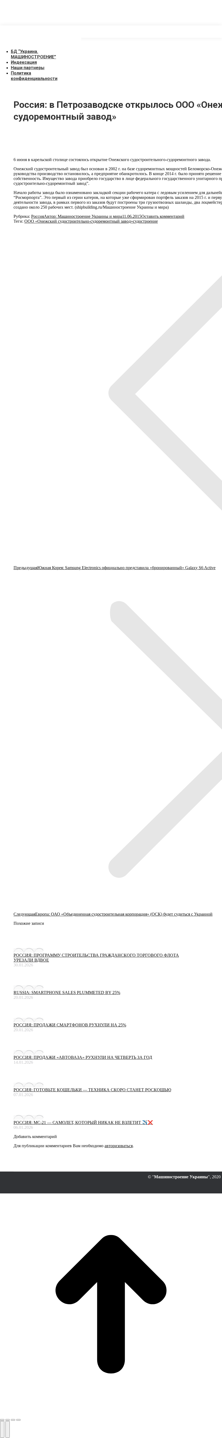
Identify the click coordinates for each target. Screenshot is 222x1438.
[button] (40, 43)
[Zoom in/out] (18, 1420)
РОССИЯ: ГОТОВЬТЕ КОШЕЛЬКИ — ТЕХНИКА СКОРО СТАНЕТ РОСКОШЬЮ (92, 1089)
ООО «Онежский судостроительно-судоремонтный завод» (78, 221)
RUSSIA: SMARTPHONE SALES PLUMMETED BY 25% (67, 992)
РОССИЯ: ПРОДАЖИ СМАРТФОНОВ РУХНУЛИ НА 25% (70, 1025)
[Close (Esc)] (2, 1420)
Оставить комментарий (162, 216)
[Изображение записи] (28, 950)
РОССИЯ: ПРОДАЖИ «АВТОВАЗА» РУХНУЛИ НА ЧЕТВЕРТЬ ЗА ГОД (83, 1057)
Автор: (83, 216)
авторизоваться (119, 1145)
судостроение (145, 221)
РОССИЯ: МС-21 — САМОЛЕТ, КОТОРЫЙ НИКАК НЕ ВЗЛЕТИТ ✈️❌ (83, 1122)
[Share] (7, 1420)
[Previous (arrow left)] (2, 1429)
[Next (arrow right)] (7, 1429)
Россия (37, 216)
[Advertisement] (98, 12)
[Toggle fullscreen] (13, 1420)
